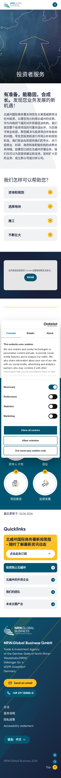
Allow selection (30, 440)
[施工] (50, 220)
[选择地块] (50, 206)
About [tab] (50, 333)
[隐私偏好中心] (55, 761)
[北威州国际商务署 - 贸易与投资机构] (13, 4)
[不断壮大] (50, 234)
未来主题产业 (14, 604)
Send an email (23, 683)
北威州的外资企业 (17, 579)
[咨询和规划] (50, 192)
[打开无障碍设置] (55, 755)
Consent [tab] (11, 333)
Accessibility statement (18, 725)
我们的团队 (13, 592)
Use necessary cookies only (30, 450)
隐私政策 (9, 719)
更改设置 (30, 277)
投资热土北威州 (16, 567)
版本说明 (9, 713)
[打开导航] (55, 4)
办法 (6, 707)
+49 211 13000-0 (23, 693)
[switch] (52, 396)
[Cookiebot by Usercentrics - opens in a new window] (43, 325)
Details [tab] (30, 333)
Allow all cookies (30, 430)
